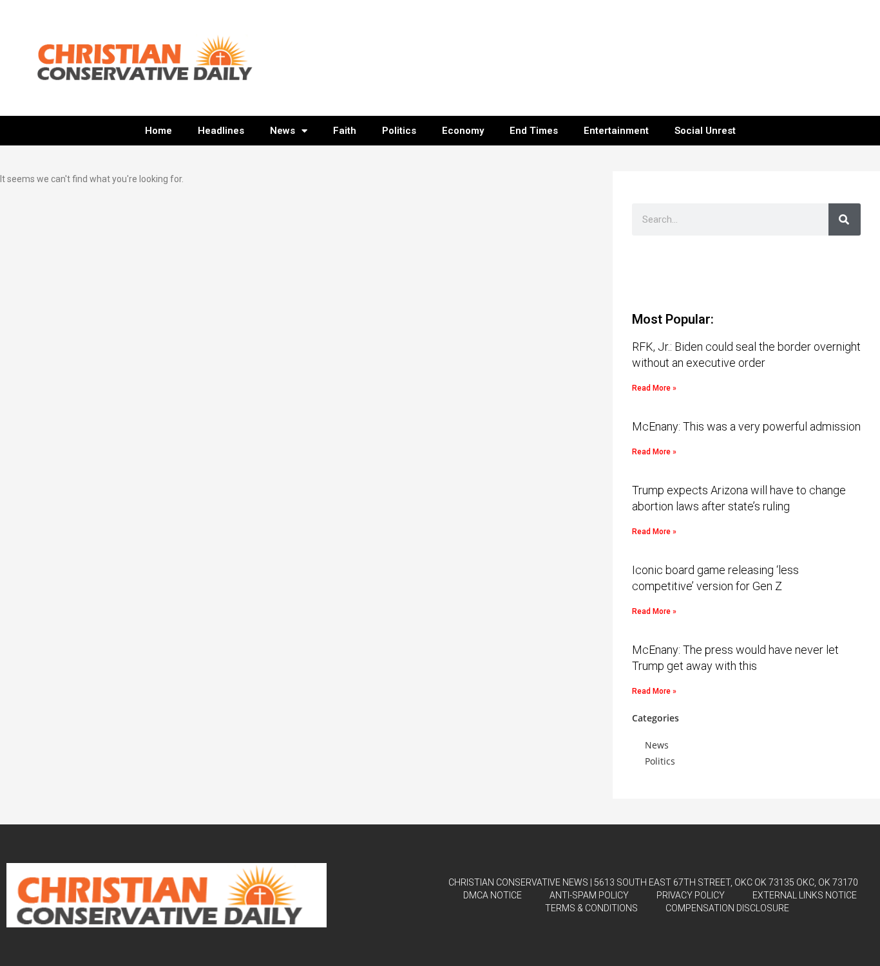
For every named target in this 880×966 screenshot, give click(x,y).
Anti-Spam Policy (589, 895)
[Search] (844, 219)
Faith (344, 130)
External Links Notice (804, 895)
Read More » (654, 388)
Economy (463, 130)
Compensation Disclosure (727, 908)
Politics (399, 130)
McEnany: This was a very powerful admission (746, 426)
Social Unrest (705, 130)
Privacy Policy (690, 895)
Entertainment (616, 130)
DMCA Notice (492, 895)
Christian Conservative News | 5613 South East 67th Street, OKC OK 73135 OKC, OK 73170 (653, 882)
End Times (534, 130)
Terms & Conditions (591, 908)
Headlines (221, 130)
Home (158, 130)
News (282, 130)
